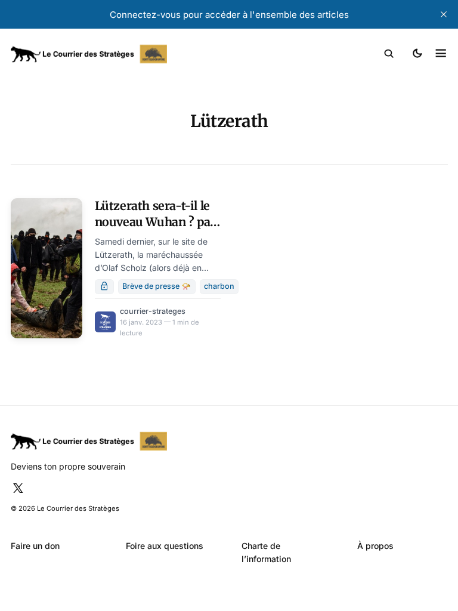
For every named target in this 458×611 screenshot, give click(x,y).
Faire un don (35, 546)
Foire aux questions (164, 546)
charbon (219, 286)
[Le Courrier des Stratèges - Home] (120, 54)
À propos (375, 546)
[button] (389, 53)
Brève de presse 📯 (156, 286)
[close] (443, 14)
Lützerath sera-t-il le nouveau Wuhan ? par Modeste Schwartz (155, 222)
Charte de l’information (266, 552)
